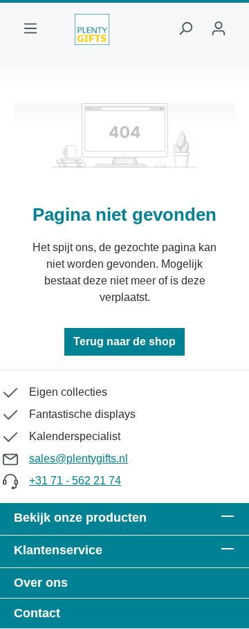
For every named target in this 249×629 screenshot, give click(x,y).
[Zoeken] (185, 30)
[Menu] (30, 30)
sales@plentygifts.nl (78, 458)
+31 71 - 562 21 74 (75, 480)
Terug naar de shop (124, 341)
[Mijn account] (218, 30)
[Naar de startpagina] (92, 29)
